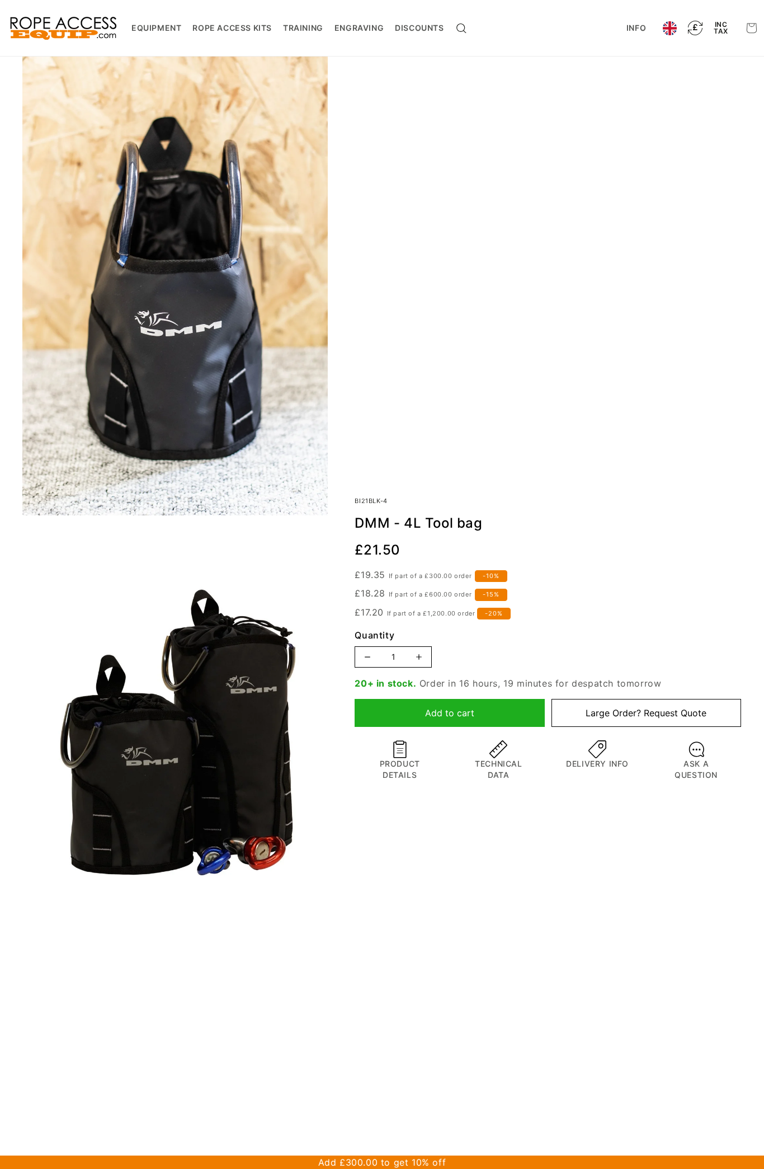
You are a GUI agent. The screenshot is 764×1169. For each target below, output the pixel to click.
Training (303, 27)
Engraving (359, 27)
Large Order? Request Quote (646, 713)
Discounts (419, 27)
